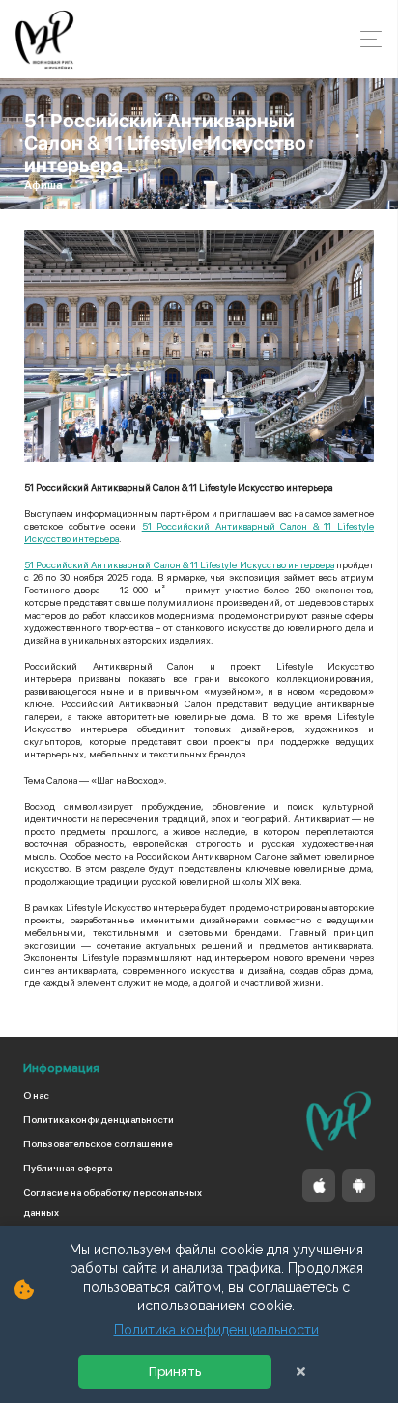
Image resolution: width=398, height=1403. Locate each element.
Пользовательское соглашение (98, 1143)
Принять (175, 1371)
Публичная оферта (67, 1167)
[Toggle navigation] (366, 39)
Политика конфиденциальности (98, 1119)
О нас (36, 1095)
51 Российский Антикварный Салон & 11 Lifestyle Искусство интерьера (179, 564)
